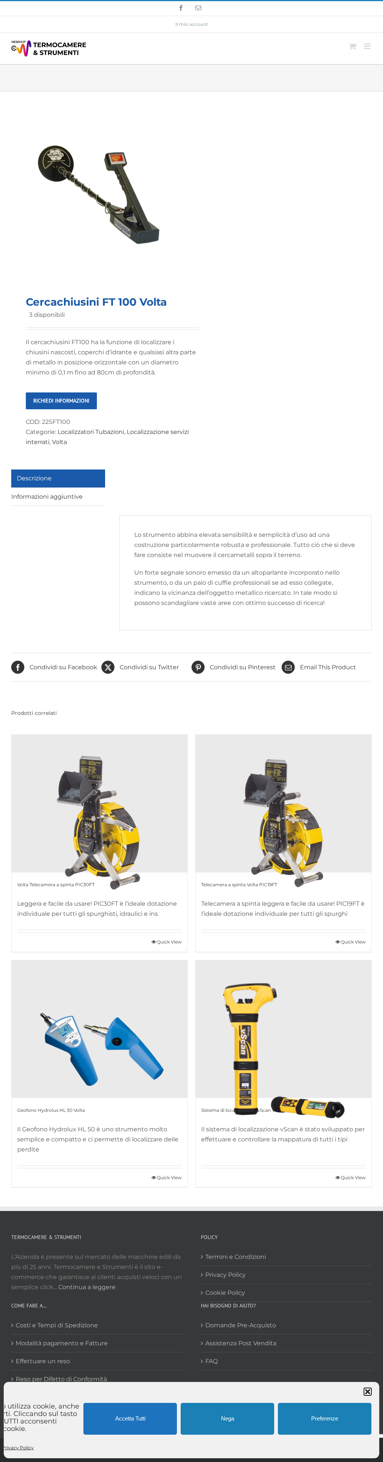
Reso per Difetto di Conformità (61, 1379)
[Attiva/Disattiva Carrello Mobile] (352, 46)
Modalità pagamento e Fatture (62, 1343)
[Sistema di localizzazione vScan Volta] (283, 1029)
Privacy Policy (18, 1447)
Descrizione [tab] (34, 478)
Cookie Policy (225, 1292)
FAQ (211, 1361)
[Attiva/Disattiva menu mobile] (368, 46)
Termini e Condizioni (235, 1256)
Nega (227, 1418)
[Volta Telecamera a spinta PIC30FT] (99, 803)
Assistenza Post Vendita (240, 1343)
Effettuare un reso (43, 1361)
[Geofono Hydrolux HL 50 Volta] (99, 1029)
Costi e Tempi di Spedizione (57, 1325)
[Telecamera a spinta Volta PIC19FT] (283, 803)
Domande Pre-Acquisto (240, 1325)
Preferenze (324, 1418)
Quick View (169, 942)
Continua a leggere (87, 1287)
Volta (59, 442)
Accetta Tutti (130, 1418)
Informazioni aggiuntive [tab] (47, 496)
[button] (367, 1391)
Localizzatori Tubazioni (91, 431)
